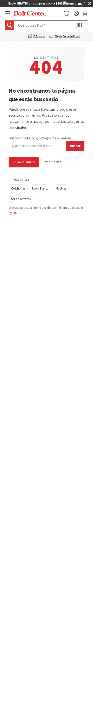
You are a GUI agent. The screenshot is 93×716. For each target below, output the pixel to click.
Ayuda (13, 213)
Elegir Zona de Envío (67, 36)
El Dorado (39, 36)
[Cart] (85, 13)
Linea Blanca (40, 188)
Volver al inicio (24, 162)
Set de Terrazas (21, 199)
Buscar (75, 146)
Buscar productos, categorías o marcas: (40, 138)
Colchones (18, 188)
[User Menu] (76, 13)
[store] (66, 13)
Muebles (61, 188)
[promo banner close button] (89, 3)
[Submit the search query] (9, 25)
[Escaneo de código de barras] (79, 25)
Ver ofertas (53, 162)
